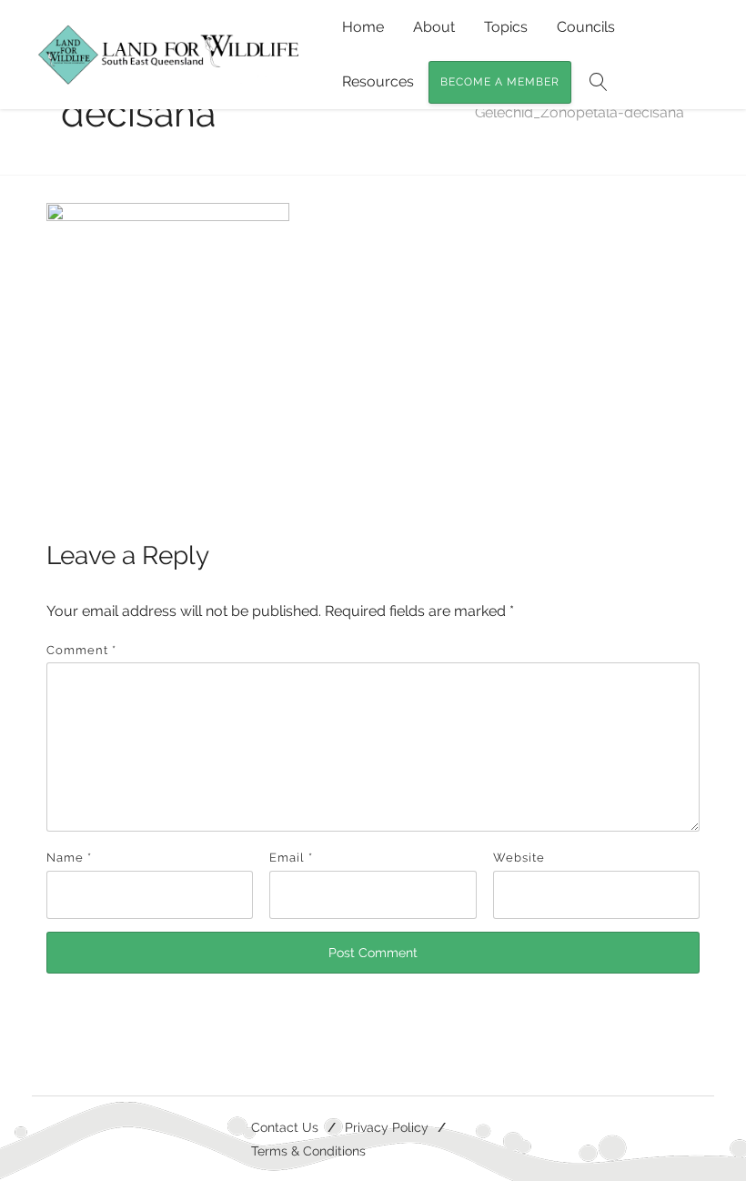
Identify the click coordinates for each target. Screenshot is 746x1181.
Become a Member (500, 82)
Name (69, 857)
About (434, 26)
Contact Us (284, 1127)
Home (363, 26)
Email (291, 857)
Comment (81, 650)
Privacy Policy (386, 1127)
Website (519, 857)
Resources (378, 81)
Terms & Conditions (308, 1150)
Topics (506, 26)
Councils (586, 26)
